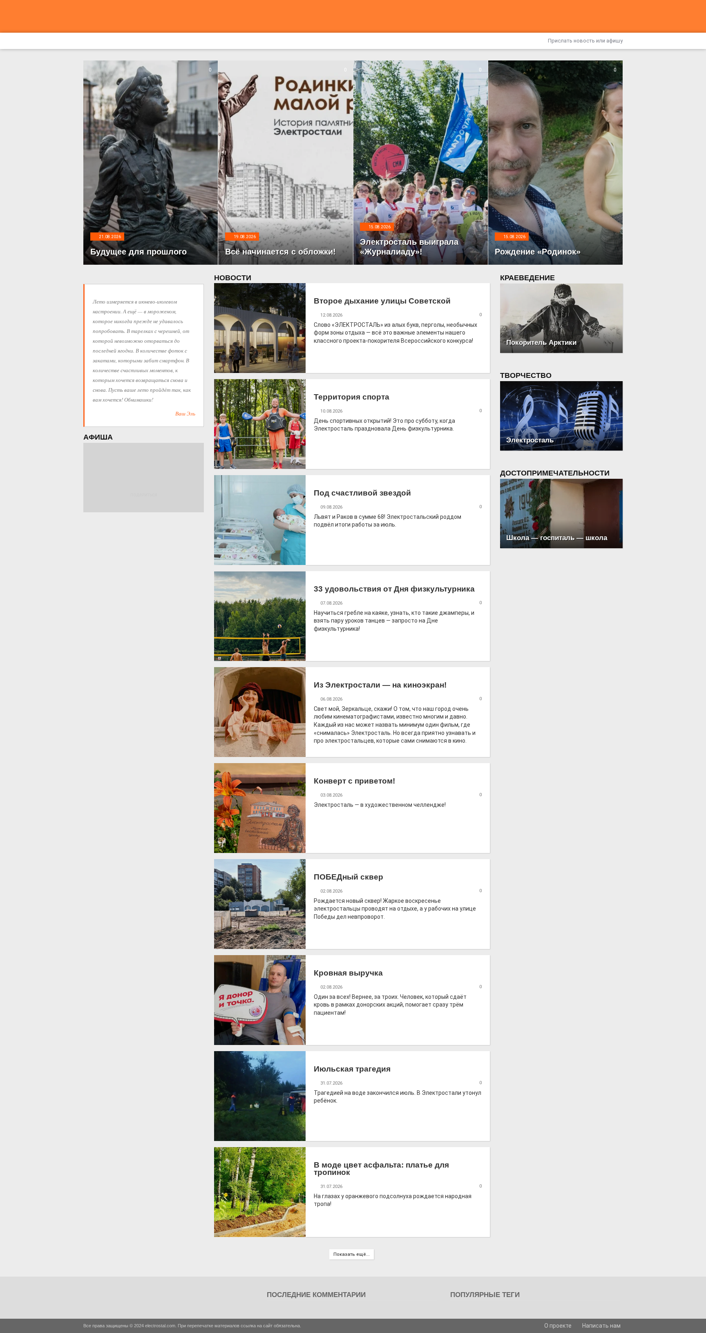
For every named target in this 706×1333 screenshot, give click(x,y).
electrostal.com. (160, 1325)
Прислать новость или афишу (585, 41)
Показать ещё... (351, 1254)
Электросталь (530, 440)
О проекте (557, 1325)
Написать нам (601, 1325)
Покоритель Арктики (541, 342)
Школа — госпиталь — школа (556, 538)
